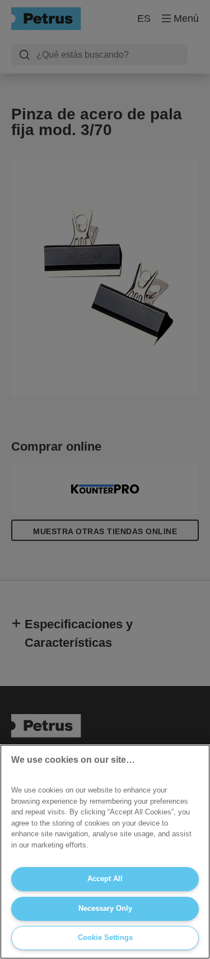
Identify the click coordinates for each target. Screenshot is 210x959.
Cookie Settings (105, 937)
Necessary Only (105, 908)
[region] (105, 851)
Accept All (105, 878)
